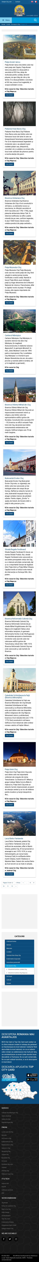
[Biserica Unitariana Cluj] (19, 183)
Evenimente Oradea (8, 1222)
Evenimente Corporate (13, 959)
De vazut (4, 1161)
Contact (17, 2)
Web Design (5, 1212)
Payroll (4, 1186)
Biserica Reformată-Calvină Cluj (18, 619)
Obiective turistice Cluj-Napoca (17, 973)
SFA (3, 1193)
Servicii (8, 945)
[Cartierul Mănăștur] (19, 321)
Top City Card (6, 1219)
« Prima (18, 882)
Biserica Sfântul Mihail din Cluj (18, 405)
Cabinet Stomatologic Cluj (10, 1112)
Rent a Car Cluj (6, 1209)
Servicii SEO (5, 1183)
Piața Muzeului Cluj (13, 267)
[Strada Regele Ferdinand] (19, 536)
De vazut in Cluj (15, 24)
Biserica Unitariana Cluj (14, 198)
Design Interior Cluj (7, 1228)
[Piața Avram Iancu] (19, 47)
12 (12, 886)
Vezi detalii (9, 95)
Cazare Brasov (6, 1215)
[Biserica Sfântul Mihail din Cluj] (19, 390)
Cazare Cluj (5, 1154)
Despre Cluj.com (7, 2)
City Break (5, 1203)
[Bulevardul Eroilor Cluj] (19, 462)
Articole (4, 1135)
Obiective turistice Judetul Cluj (17, 969)
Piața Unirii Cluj (11, 769)
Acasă (3, 24)
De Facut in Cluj (6, 1138)
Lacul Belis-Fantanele (14, 838)
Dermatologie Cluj (7, 1122)
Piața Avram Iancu (12, 62)
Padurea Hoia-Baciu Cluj (15, 129)
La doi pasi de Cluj (7, 1132)
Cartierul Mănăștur (13, 335)
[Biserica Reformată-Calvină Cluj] (19, 603)
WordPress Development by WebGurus (25, 1256)
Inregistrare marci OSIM (9, 1225)
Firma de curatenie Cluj (9, 1206)
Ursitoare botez (11, 941)
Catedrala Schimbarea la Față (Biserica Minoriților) (17, 696)
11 (8, 886)
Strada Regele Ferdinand (15, 549)
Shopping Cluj (6, 1151)
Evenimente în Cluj (7, 1141)
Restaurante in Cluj (7, 1145)
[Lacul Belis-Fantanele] (19, 823)
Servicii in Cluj (6, 1148)
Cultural (8, 980)
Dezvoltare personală (13, 962)
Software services (7, 1190)
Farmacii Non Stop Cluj (13, 955)
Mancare (9, 948)
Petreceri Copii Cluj (7, 1174)
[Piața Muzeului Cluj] (19, 252)
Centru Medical (6, 1116)
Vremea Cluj (5, 1171)
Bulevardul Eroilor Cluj (14, 478)
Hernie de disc (6, 1119)
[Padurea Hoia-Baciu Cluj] (19, 114)
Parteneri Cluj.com (7, 1164)
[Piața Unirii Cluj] (19, 754)
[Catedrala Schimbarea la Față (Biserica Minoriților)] (19, 680)
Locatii (8, 24)
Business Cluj (6, 1158)
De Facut (9, 976)
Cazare (8, 983)
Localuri (8, 952)
